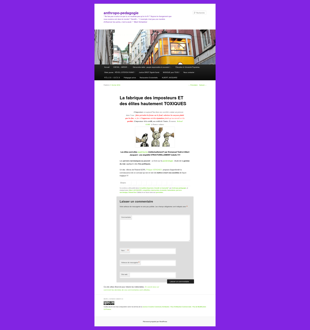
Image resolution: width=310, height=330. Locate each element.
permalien (159, 192)
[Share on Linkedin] (145, 183)
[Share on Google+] (150, 183)
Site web (124, 274)
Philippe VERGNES (154, 169)
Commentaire (126, 217)
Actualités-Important (146, 188)
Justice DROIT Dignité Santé (149, 72)
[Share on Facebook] (129, 183)
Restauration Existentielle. (149, 77)
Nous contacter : (189, 72)
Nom (125, 250)
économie (163, 190)
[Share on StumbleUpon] (165, 183)
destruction (155, 190)
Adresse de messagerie (130, 262)
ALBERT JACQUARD (169, 77)
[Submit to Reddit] (160, 183)
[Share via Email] (170, 183)
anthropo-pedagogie (121, 12)
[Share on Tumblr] (155, 183)
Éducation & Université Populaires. (188, 67)
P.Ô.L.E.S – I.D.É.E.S (112, 77)
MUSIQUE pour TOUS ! (171, 72)
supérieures (142, 152)
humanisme (171, 190)
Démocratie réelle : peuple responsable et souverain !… (152, 67)
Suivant (202, 85)
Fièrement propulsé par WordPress (155, 321)
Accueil (106, 67)
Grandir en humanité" (161, 188)
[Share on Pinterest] (139, 183)
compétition (146, 190)
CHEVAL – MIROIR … (121, 67)
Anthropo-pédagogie (179, 188)
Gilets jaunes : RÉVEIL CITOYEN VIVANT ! (119, 72)
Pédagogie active (130, 77)
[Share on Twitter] (134, 183)
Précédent (193, 85)
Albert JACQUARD (135, 190)
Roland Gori (132, 192)
